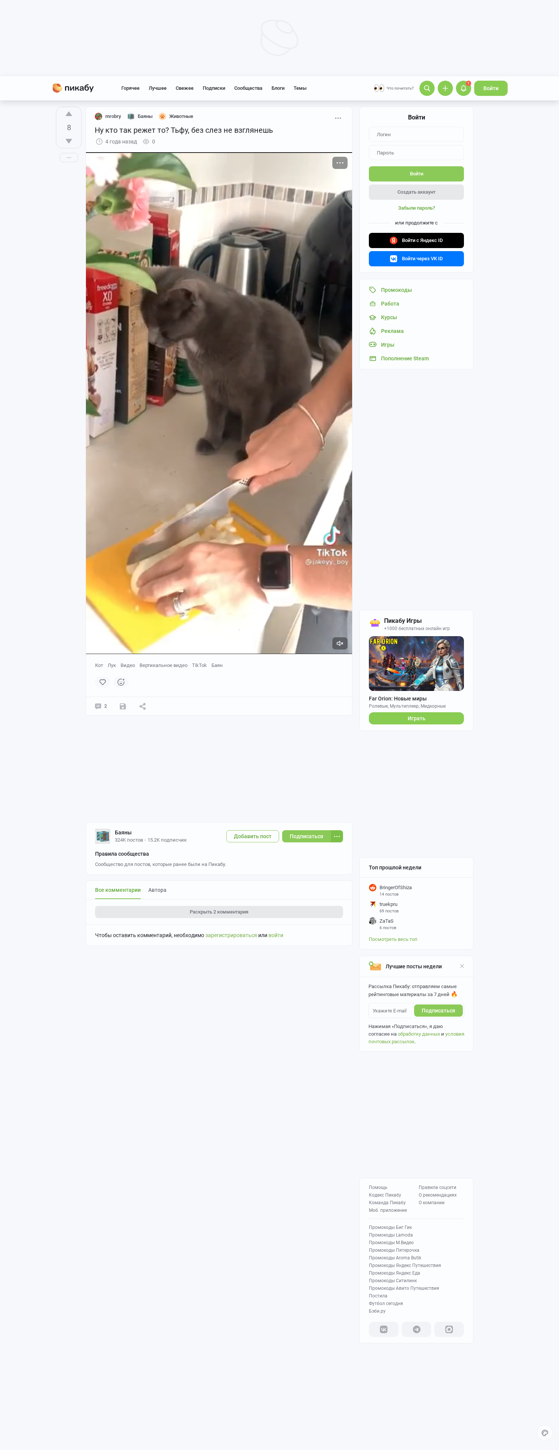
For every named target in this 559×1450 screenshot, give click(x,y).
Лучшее (158, 88)
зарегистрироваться (231, 935)
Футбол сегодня (386, 1303)
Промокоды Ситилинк (393, 1280)
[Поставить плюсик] (68, 114)
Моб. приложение (388, 1210)
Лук (112, 665)
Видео (128, 665)
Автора (157, 890)
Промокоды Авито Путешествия (404, 1288)
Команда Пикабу (387, 1202)
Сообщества (248, 88)
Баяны (123, 832)
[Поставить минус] (68, 141)
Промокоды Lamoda (391, 1235)
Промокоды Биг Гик (390, 1227)
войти (275, 935)
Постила (378, 1296)
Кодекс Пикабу (385, 1195)
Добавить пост (253, 836)
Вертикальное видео (163, 665)
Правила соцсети (437, 1187)
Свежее (185, 88)
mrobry (113, 116)
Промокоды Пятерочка (394, 1250)
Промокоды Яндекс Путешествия (405, 1265)
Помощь (378, 1187)
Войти (491, 88)
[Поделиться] (142, 706)
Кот (99, 665)
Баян (217, 665)
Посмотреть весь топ (393, 939)
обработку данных (419, 1034)
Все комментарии (118, 890)
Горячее (130, 88)
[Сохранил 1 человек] (123, 706)
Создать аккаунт (416, 192)
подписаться (438, 1011)
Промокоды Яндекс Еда (394, 1273)
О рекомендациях (438, 1195)
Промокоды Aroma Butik (395, 1258)
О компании (432, 1202)
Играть (417, 718)
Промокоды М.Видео (391, 1242)
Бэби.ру (377, 1311)
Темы (300, 88)
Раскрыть (219, 912)
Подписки (214, 88)
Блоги (278, 88)
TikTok (199, 665)
